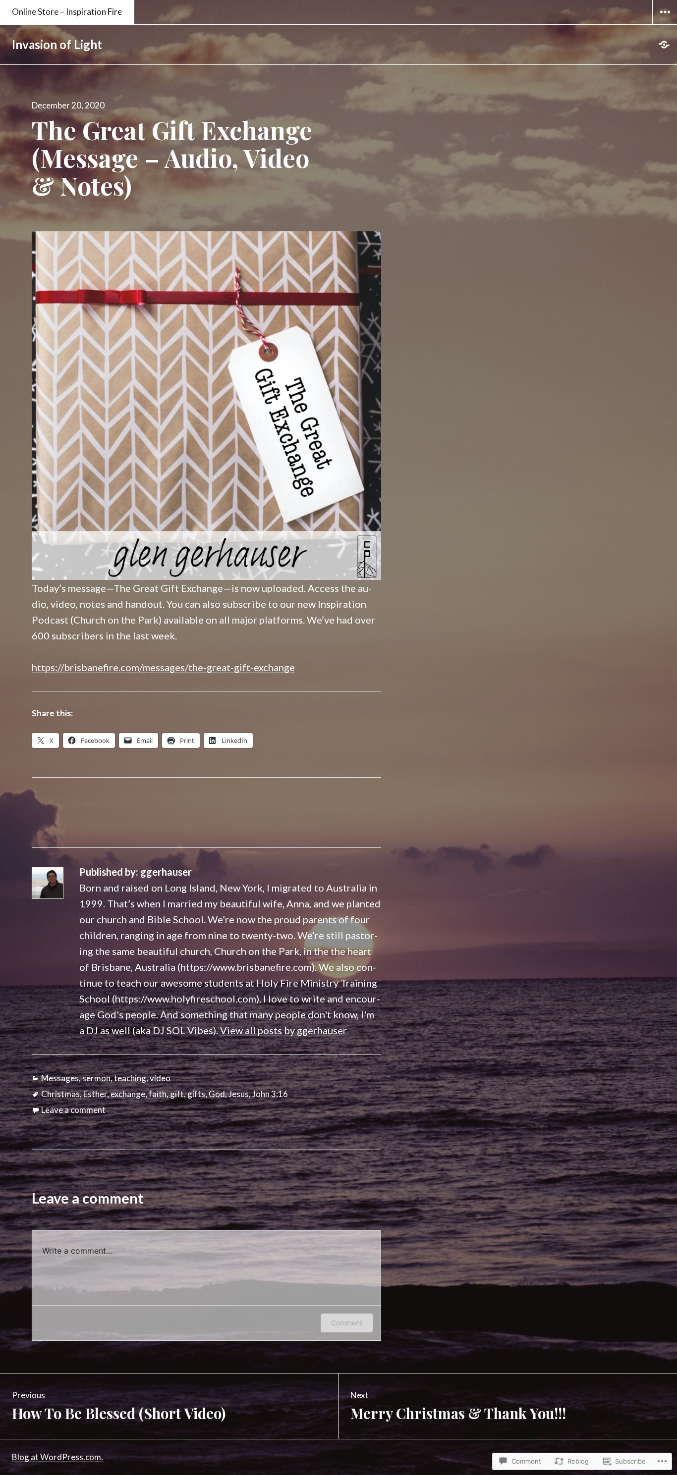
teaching (130, 1078)
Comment (346, 1322)
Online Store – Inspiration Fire (67, 11)
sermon (96, 1078)
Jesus (238, 1094)
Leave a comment (73, 1110)
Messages (60, 1078)
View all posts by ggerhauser (283, 1030)
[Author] (664, 45)
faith (158, 1094)
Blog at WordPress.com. (57, 1457)
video (160, 1078)
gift (177, 1094)
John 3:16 (270, 1094)
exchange (128, 1094)
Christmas (60, 1094)
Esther (95, 1094)
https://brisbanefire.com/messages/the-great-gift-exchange (163, 667)
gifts (196, 1094)
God (217, 1094)
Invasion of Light (57, 44)
